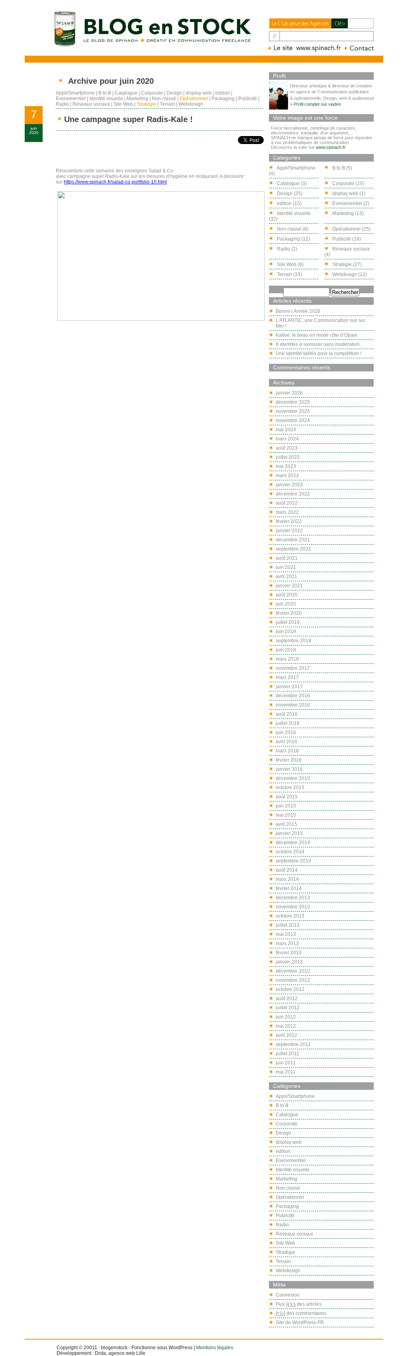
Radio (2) (286, 249)
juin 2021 (286, 567)
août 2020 (287, 595)
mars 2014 (287, 879)
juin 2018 (286, 650)
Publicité (247, 98)
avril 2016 (286, 741)
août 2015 (287, 796)
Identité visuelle (106, 98)
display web (199, 93)
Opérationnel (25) (351, 229)
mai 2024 (286, 429)
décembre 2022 (293, 494)
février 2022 (289, 521)
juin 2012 (286, 1017)
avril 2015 (286, 824)
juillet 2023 (288, 457)
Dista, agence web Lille (120, 1353)
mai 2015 (286, 815)
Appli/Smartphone (75, 93)
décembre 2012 (293, 971)
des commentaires (301, 1313)
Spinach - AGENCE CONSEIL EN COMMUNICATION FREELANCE (305, 48)
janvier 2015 (289, 833)
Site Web (123, 104)
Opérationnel (194, 98)
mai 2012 (286, 1026)
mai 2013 (286, 934)
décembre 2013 (293, 897)
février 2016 (289, 760)
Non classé (164, 98)
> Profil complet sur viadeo (315, 104)
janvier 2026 (289, 393)
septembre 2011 (293, 1044)
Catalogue (126, 93)
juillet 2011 (287, 1053)
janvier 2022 (289, 530)
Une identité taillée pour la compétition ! (318, 353)
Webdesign (190, 104)
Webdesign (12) (349, 274)
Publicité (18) (346, 239)
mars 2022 (287, 512)
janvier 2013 (289, 962)
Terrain (167, 104)
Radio (62, 104)
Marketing (137, 98)
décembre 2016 (293, 696)
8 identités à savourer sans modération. (318, 344)
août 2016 (287, 714)
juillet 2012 (288, 1008)
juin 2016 (286, 732)
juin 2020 (286, 604)
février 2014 (289, 888)
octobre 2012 (290, 989)
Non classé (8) (292, 229)
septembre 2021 (293, 549)
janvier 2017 (289, 686)
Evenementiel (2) (350, 203)
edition (222, 93)
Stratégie (146, 104)
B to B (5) (341, 168)
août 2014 (287, 870)
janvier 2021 (289, 585)
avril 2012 (286, 1035)
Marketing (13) (347, 213)
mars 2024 (287, 439)
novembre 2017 (293, 668)
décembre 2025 (293, 402)
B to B (104, 93)
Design (174, 93)
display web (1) (348, 193)
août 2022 (287, 503)
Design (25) (289, 193)
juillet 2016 (288, 723)
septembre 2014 (293, 861)
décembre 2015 (293, 778)
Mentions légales (214, 1347)
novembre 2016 (293, 705)
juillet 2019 (288, 622)
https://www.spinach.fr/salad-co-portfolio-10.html (115, 182)
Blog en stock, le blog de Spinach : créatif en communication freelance (151, 28)
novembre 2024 (293, 420)
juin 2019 (286, 631)
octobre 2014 (290, 852)
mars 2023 (287, 475)
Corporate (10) (347, 183)
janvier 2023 (289, 485)
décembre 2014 (293, 842)
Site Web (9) (290, 264)
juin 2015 (286, 806)
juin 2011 (286, 1063)
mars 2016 (287, 751)
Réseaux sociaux (91, 104)
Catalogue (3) (291, 183)
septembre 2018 (293, 640)
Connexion (288, 1295)
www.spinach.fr (330, 147)
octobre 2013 (290, 916)
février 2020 (289, 613)
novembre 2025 (293, 411)
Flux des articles (299, 1304)
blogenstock (114, 1347)
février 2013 (289, 952)
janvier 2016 (289, 769)
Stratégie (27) (346, 264)
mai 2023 (286, 466)
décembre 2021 (293, 540)
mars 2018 (287, 659)
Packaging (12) (293, 239)
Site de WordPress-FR (300, 1322)
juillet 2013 (288, 925)
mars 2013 (287, 943)
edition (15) (289, 203)
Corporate (152, 93)
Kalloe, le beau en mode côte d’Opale (316, 335)
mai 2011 (286, 1072)
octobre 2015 (290, 787)
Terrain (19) (289, 274)
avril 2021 (286, 576)
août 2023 (287, 448)
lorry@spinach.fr (360, 48)
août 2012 (287, 998)
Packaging (223, 98)
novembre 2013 (293, 907)
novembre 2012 (293, 980)
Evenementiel (71, 98)
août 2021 (287, 558)
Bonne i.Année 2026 (298, 311)
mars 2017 (287, 677)
